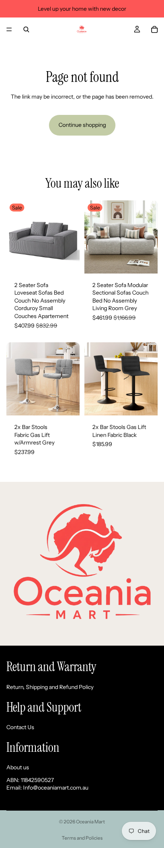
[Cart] (154, 29)
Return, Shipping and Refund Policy (50, 687)
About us (17, 767)
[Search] (26, 29)
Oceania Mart (90, 822)
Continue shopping (82, 124)
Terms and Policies (82, 838)
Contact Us (20, 727)
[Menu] (9, 29)
